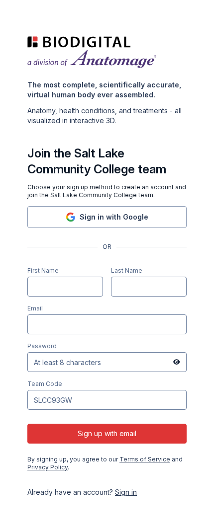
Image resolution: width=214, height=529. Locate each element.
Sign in (126, 492)
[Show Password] (177, 362)
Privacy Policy (47, 467)
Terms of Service (144, 459)
